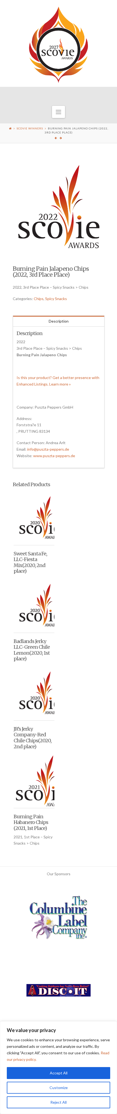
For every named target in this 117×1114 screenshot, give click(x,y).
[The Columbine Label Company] (58, 919)
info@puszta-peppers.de (48, 449)
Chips (39, 298)
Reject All (58, 1102)
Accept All (58, 1073)
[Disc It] (58, 992)
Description (59, 321)
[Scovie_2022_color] (58, 206)
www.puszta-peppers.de (54, 455)
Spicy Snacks (56, 298)
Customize (59, 1087)
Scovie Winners (30, 128)
